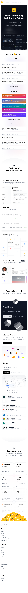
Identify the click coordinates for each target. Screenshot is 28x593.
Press (2, 556)
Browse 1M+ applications (14, 119)
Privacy (2, 552)
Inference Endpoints (5, 538)
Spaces (2, 535)
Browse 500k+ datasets (14, 152)
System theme (6, 524)
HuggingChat (4, 540)
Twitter (2, 580)
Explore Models (7, 342)
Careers (2, 554)
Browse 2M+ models (20, 30)
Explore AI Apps (9, 30)
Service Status (4, 570)
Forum (2, 568)
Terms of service (4, 550)
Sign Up (23, 260)
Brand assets (4, 549)
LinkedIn (3, 582)
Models (2, 531)
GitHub (2, 578)
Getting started (7, 316)
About (2, 547)
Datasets (3, 533)
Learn (2, 562)
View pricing (6, 372)
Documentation (4, 564)
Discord (2, 584)
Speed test (3, 572)
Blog (2, 566)
